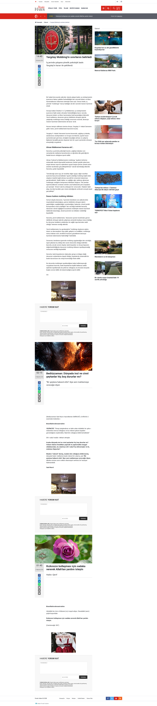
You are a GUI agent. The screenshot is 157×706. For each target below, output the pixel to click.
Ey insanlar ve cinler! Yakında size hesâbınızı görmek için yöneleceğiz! (76, 16)
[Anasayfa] (36, 1)
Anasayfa (62, 698)
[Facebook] (39, 66)
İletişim (74, 698)
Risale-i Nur (52, 8)
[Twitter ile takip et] (112, 698)
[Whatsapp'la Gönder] (39, 75)
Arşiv (62, 1)
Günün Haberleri (55, 1)
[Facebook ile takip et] (108, 698)
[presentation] (41, 16)
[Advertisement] (27, 47)
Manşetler (46, 1)
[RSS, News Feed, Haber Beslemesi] (120, 698)
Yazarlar (40, 1)
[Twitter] (39, 69)
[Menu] (103, 8)
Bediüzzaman (74, 8)
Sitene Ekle (67, 1)
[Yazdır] (39, 81)
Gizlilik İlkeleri (81, 698)
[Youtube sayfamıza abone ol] (116, 698)
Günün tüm (116, 16)
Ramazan (84, 8)
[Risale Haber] (40, 8)
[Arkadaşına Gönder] (39, 78)
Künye (68, 698)
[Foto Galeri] (121, 1)
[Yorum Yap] (39, 84)
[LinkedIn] (39, 72)
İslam (66, 8)
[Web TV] (117, 1)
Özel (60, 8)
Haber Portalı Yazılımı (43, 703)
